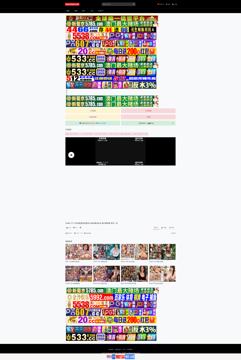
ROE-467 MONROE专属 (128, 283)
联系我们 (130, 349)
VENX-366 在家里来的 (100, 283)
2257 (124, 349)
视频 (75, 11)
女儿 (79, 134)
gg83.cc (151, 123)
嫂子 (91, 134)
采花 (115, 134)
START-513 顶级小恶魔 (156, 261)
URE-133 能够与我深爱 (72, 261)
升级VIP (100, 11)
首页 (67, 11)
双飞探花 (145, 134)
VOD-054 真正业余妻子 (156, 283)
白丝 (83, 134)
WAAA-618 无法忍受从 (128, 261)
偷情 (67, 134)
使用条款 (111, 349)
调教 (75, 134)
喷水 (111, 134)
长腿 (103, 134)
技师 (87, 134)
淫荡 (99, 134)
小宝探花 (134, 134)
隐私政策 (118, 349)
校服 (71, 134)
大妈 (95, 134)
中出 (107, 134)
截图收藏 (88, 123)
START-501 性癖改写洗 (100, 261)
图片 (83, 11)
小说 (91, 11)
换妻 (139, 134)
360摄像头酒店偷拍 (124, 134)
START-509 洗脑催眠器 (72, 283)
